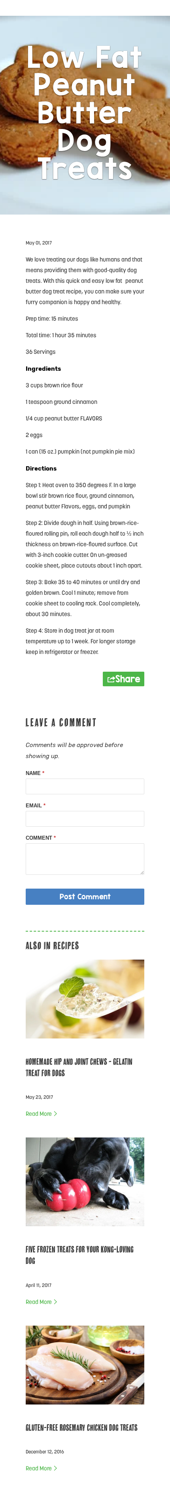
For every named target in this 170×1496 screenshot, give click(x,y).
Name (35, 773)
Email (35, 806)
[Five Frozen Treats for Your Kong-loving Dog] (85, 1229)
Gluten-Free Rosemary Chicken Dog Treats (82, 1427)
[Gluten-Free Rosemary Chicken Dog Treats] (85, 1407)
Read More (39, 1114)
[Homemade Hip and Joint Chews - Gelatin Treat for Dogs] (85, 1041)
